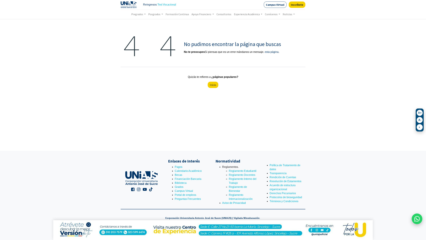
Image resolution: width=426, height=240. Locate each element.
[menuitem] (177, 14)
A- (419, 119)
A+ (420, 112)
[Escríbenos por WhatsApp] (417, 219)
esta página (272, 51)
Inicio (213, 84)
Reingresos (150, 4)
